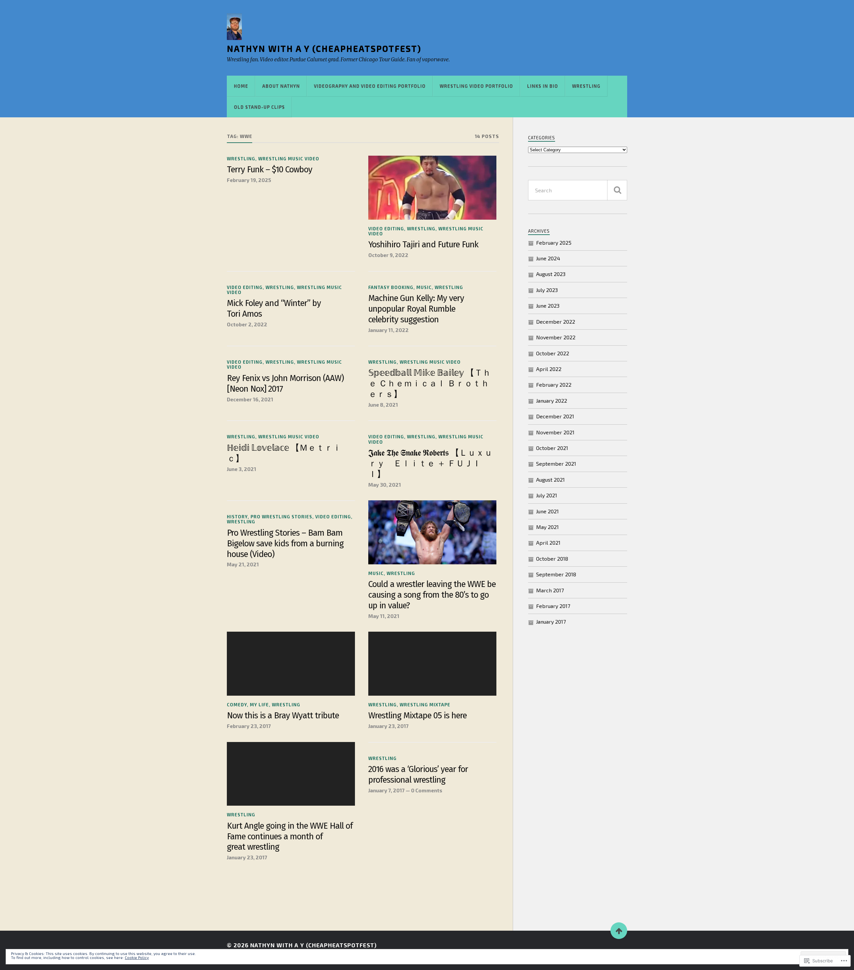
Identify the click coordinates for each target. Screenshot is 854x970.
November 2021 (555, 432)
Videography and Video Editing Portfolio (370, 86)
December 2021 (555, 416)
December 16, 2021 (250, 399)
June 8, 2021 (383, 405)
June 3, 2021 (241, 469)
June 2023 (547, 305)
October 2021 (552, 448)
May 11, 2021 (383, 616)
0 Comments (426, 790)
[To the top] (618, 930)
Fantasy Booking (390, 287)
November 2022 (555, 337)
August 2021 (550, 479)
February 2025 (553, 242)
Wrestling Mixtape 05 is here (417, 715)
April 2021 (548, 542)
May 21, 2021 (243, 564)
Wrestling (586, 86)
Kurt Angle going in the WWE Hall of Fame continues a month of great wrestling (290, 836)
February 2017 (553, 606)
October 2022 (552, 353)
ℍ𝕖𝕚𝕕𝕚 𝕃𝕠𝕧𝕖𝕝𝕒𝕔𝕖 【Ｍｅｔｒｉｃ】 (284, 453)
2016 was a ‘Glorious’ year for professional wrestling (418, 774)
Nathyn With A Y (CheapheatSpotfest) (324, 48)
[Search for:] (577, 190)
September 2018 (556, 574)
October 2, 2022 (247, 324)
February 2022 (553, 384)
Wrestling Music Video (288, 158)
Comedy (237, 704)
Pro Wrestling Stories (281, 516)
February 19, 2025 (249, 180)
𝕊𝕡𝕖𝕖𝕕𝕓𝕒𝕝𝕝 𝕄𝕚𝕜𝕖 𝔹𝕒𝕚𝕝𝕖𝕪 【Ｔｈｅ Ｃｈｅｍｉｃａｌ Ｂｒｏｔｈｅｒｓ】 (429, 383)
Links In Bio (542, 86)
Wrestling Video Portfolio (476, 86)
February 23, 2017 (249, 726)
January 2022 (551, 400)
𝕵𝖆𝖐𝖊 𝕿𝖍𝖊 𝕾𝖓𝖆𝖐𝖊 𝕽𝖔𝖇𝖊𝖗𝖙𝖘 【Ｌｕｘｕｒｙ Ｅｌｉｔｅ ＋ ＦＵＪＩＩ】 (430, 463)
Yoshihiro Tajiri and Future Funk (423, 244)
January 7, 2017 (386, 790)
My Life (259, 704)
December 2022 (555, 321)
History (237, 516)
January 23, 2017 (388, 726)
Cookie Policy (137, 957)
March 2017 (550, 590)
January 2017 (551, 621)
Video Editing (386, 228)
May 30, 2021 (384, 485)
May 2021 (547, 527)
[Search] (617, 190)
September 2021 (556, 463)
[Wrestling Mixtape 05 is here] (432, 664)
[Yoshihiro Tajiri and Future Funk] (432, 188)
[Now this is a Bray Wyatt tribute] (291, 664)
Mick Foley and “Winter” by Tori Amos (274, 308)
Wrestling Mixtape (425, 704)
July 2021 (546, 495)
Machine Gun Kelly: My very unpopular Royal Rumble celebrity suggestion (416, 309)
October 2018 (552, 558)
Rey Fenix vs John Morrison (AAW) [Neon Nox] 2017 (285, 383)
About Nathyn (281, 86)
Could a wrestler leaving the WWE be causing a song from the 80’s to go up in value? (432, 595)
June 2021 (547, 511)
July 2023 (547, 290)
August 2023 (550, 274)
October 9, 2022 (388, 255)
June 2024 (548, 258)
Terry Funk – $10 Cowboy (269, 169)
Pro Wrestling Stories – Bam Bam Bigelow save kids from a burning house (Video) (285, 543)
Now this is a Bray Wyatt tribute (283, 715)
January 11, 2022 (388, 330)
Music (424, 287)
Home (241, 86)
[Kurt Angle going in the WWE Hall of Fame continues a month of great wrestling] (291, 774)
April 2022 (548, 369)
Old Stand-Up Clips (259, 107)
